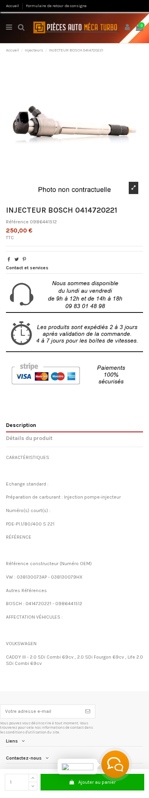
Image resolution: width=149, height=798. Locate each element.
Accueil (13, 6)
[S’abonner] (88, 711)
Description (21, 425)
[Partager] (9, 259)
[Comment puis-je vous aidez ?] (115, 764)
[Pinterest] (24, 259)
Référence (17, 222)
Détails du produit (29, 438)
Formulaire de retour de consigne (56, 6)
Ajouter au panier (97, 782)
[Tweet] (16, 259)
